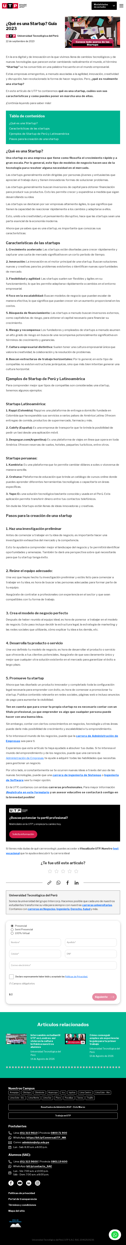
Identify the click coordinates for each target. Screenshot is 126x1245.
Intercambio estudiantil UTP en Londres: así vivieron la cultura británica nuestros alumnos (45, 1041)
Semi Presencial (24, 929)
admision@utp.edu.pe (35, 1142)
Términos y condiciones (22, 1205)
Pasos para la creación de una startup (34, 139)
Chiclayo (27, 1092)
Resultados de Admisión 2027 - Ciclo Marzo (63, 1107)
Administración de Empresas (25, 758)
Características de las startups (29, 128)
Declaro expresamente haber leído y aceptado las (51, 977)
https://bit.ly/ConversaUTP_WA (46, 1137)
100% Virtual (22, 933)
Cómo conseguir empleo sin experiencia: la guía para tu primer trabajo (104, 1040)
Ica (63, 1092)
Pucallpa (69, 1098)
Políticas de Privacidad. (76, 976)
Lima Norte (33, 1098)
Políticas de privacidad (21, 1193)
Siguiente (101, 996)
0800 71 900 (59, 1132)
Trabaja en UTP (63, 1115)
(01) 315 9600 (29, 1161)
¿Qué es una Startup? (23, 123)
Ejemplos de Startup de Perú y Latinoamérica (39, 133)
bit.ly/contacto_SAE (39, 1166)
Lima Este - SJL (17, 1098)
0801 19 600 (59, 1161)
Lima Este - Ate (102, 1092)
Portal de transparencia (22, 1199)
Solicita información (23, 834)
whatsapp (115, 1234)
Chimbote (39, 1092)
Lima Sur (47, 1098)
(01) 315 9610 (29, 1132)
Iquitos (72, 1092)
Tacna (80, 1098)
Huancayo (53, 1092)
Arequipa (14, 1092)
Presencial (21, 925)
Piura (58, 1098)
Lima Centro (85, 1092)
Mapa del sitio (16, 1210)
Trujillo (90, 1098)
